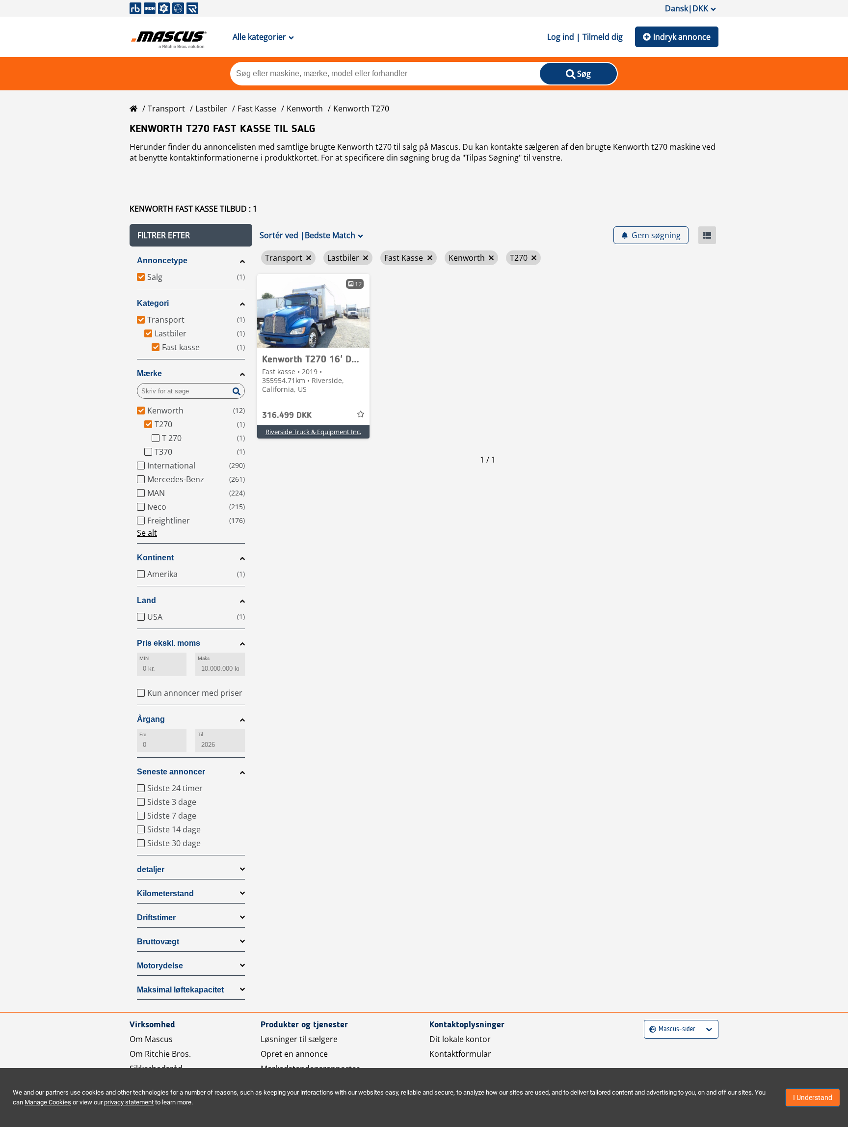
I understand (812, 1097)
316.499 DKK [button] (287, 415)
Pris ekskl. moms (168, 643)
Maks (204, 658)
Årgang (151, 719)
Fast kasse (257, 108)
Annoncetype (162, 260)
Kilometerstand (165, 893)
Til (200, 734)
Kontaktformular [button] (460, 1053)
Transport (166, 108)
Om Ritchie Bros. (160, 1053)
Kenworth (305, 108)
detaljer (150, 869)
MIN (144, 658)
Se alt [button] (147, 532)
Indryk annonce (682, 36)
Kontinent (155, 557)
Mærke (149, 373)
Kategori (153, 303)
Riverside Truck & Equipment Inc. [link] (313, 431)
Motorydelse (160, 966)
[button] (191, 235)
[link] (313, 311)
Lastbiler (211, 108)
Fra (142, 734)
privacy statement (129, 1102)
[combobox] (650, 1029)
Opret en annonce (294, 1053)
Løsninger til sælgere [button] (299, 1039)
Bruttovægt (158, 941)
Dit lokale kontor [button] (460, 1039)
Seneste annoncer (171, 772)
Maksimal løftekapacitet (180, 990)
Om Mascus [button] (151, 1039)
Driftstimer (156, 917)
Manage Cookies (48, 1102)
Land (146, 600)
